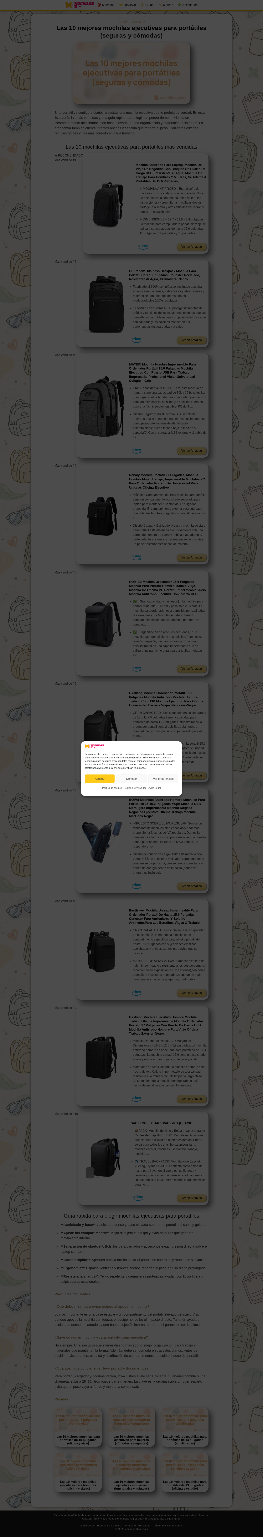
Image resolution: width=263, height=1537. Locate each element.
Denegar (131, 778)
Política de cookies (112, 787)
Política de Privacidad (135, 787)
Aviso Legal (154, 787)
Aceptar (100, 778)
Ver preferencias (163, 778)
